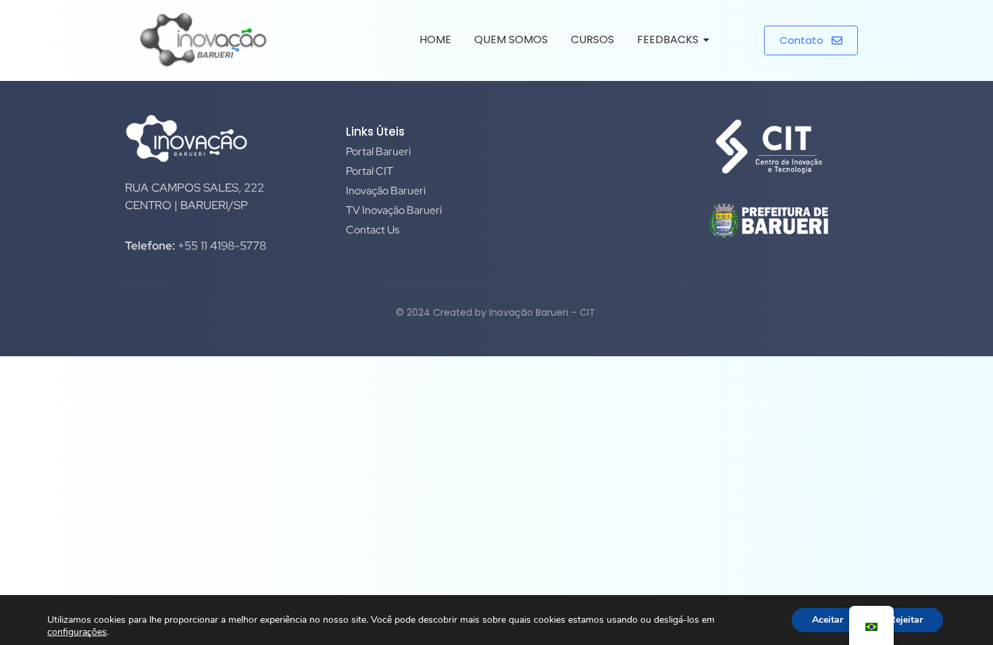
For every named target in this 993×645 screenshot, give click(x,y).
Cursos (592, 39)
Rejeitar (906, 619)
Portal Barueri (378, 151)
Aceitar (827, 619)
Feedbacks (667, 39)
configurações (77, 632)
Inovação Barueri (386, 191)
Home (435, 39)
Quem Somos (511, 39)
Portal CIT (369, 171)
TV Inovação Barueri (394, 210)
